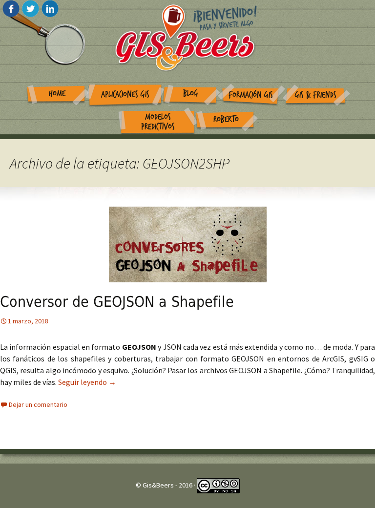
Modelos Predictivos (158, 122)
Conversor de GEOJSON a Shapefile (117, 301)
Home (57, 93)
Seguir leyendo (87, 382)
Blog (190, 93)
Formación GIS (251, 95)
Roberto (226, 119)
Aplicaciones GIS (125, 94)
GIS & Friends (315, 95)
